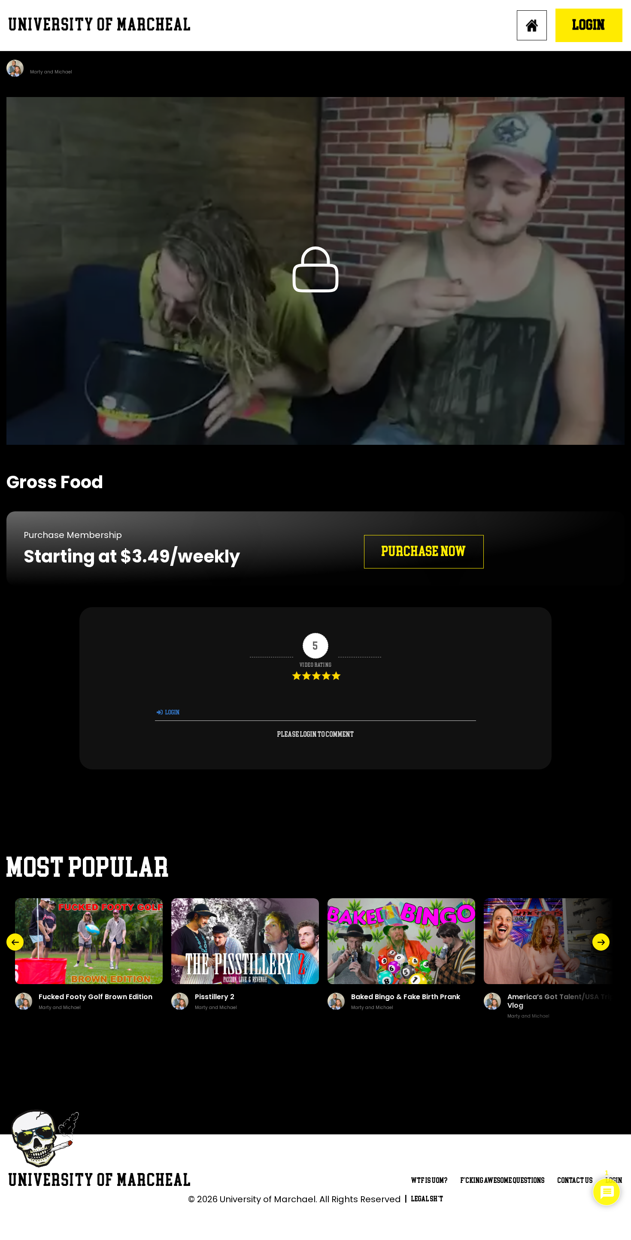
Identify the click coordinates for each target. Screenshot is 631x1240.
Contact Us (575, 1180)
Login (589, 25)
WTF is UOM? (429, 1180)
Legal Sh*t (427, 1199)
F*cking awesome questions (503, 1180)
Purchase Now (424, 551)
